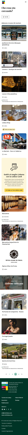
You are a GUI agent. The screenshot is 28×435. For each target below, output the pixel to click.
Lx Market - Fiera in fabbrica (11, 151)
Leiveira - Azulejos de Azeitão (12, 69)
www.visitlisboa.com (7, 415)
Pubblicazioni (5, 403)
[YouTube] (4, 409)
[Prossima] (21, 374)
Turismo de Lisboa (6, 397)
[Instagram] (10, 409)
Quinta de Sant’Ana (8, 361)
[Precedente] (6, 374)
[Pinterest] (2, 409)
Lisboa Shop (6, 123)
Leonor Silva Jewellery (9, 94)
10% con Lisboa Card (10, 129)
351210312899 (13, 392)
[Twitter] (6, 409)
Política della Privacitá (7, 426)
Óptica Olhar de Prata (9, 266)
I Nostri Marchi (19, 397)
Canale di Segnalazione (7, 431)
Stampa (17, 400)
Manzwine (5, 213)
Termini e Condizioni (7, 423)
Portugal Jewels (7, 336)
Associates (4, 400)
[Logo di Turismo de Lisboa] (3, 2)
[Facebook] (8, 409)
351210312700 (13, 390)
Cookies (3, 428)
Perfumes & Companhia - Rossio (13, 312)
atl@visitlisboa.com (7, 413)
